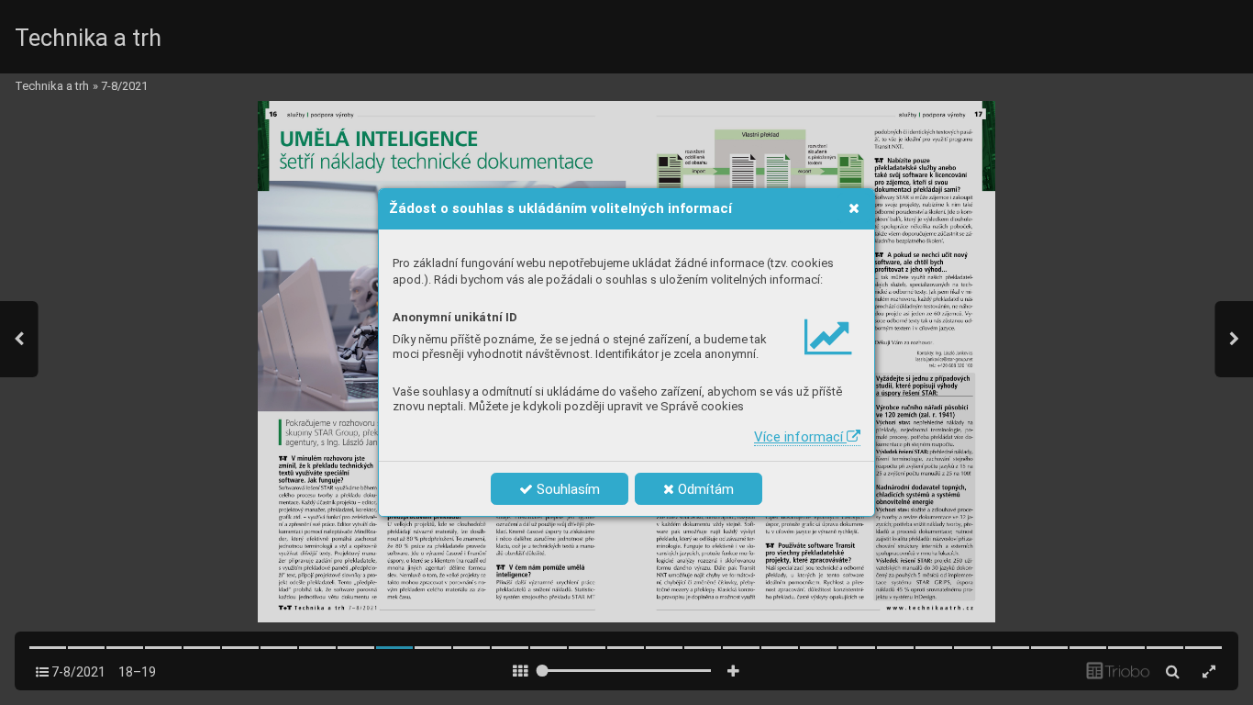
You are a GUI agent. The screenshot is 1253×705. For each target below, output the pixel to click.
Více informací (800, 437)
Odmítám (704, 489)
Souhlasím (566, 489)
